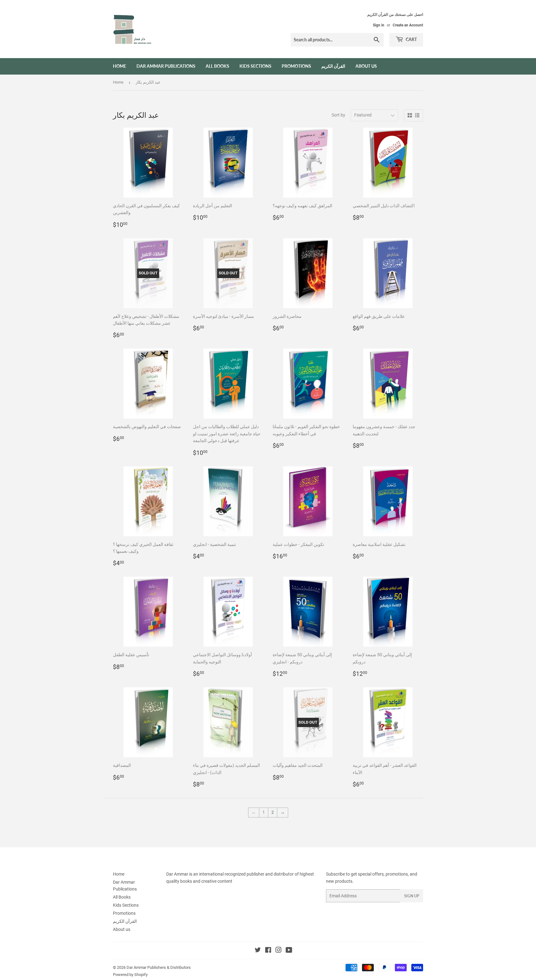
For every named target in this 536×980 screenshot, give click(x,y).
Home (119, 66)
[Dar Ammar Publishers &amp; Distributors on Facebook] (268, 950)
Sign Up (411, 896)
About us (366, 66)
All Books (217, 66)
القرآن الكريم (333, 66)
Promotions (296, 66)
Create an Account (408, 25)
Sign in (378, 25)
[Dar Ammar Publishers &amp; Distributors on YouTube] (289, 950)
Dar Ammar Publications (165, 66)
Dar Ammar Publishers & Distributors (159, 967)
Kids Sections (255, 66)
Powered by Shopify (130, 974)
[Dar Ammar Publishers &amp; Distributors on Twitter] (258, 950)
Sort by (338, 114)
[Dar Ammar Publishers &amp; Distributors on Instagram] (278, 950)
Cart (411, 39)
